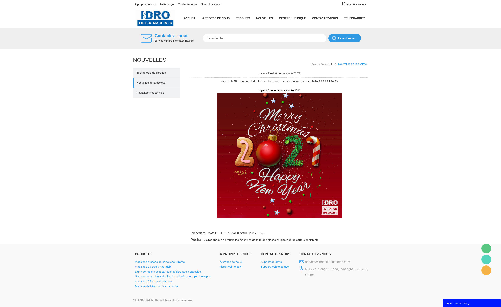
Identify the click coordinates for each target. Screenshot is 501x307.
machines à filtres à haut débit (153, 266)
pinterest (340, 226)
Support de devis (271, 261)
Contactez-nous (325, 18)
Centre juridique (292, 18)
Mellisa (486, 259)
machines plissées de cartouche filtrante (160, 261)
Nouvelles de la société (151, 82)
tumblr (350, 226)
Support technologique (275, 266)
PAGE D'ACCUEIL (321, 63)
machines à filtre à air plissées (153, 281)
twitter (319, 226)
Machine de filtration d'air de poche (156, 286)
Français (214, 4)
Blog (203, 4)
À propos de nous (146, 4)
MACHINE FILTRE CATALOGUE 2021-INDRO (236, 233)
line (308, 226)
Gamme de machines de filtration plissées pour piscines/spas (173, 276)
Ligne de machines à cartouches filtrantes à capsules (168, 271)
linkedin (361, 226)
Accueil (190, 18)
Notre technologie (231, 266)
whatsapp (329, 226)
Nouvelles (264, 18)
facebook (298, 226)
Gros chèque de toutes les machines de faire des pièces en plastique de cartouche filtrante (262, 239)
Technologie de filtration (151, 72)
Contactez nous (187, 4)
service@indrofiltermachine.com (174, 40)
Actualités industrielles (150, 92)
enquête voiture (356, 4)
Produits (243, 18)
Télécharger (167, 4)
